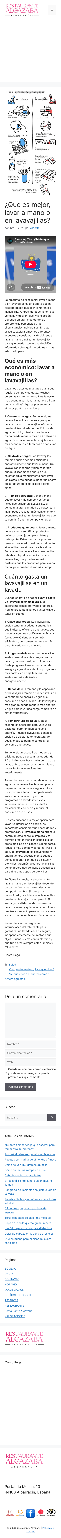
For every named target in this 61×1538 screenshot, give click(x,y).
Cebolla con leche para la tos (23, 1175)
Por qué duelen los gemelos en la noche (30, 1154)
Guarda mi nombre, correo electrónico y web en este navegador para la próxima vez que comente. (32, 1073)
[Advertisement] (30, 51)
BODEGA (10, 1268)
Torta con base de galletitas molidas (28, 1217)
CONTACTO (12, 1279)
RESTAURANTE (14, 1305)
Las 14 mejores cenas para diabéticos (28, 1228)
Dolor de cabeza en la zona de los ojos (29, 1233)
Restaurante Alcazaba (19, 1311)
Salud (12, 964)
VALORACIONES (15, 1316)
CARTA (9, 1273)
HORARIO (11, 1284)
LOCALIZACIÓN (14, 1289)
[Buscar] (51, 1117)
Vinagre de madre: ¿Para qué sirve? (31, 969)
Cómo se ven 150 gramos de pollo (26, 1164)
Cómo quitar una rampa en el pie (25, 1170)
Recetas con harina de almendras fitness (30, 1159)
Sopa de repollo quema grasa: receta (28, 1223)
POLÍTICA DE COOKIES (19, 1295)
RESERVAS (11, 1300)
